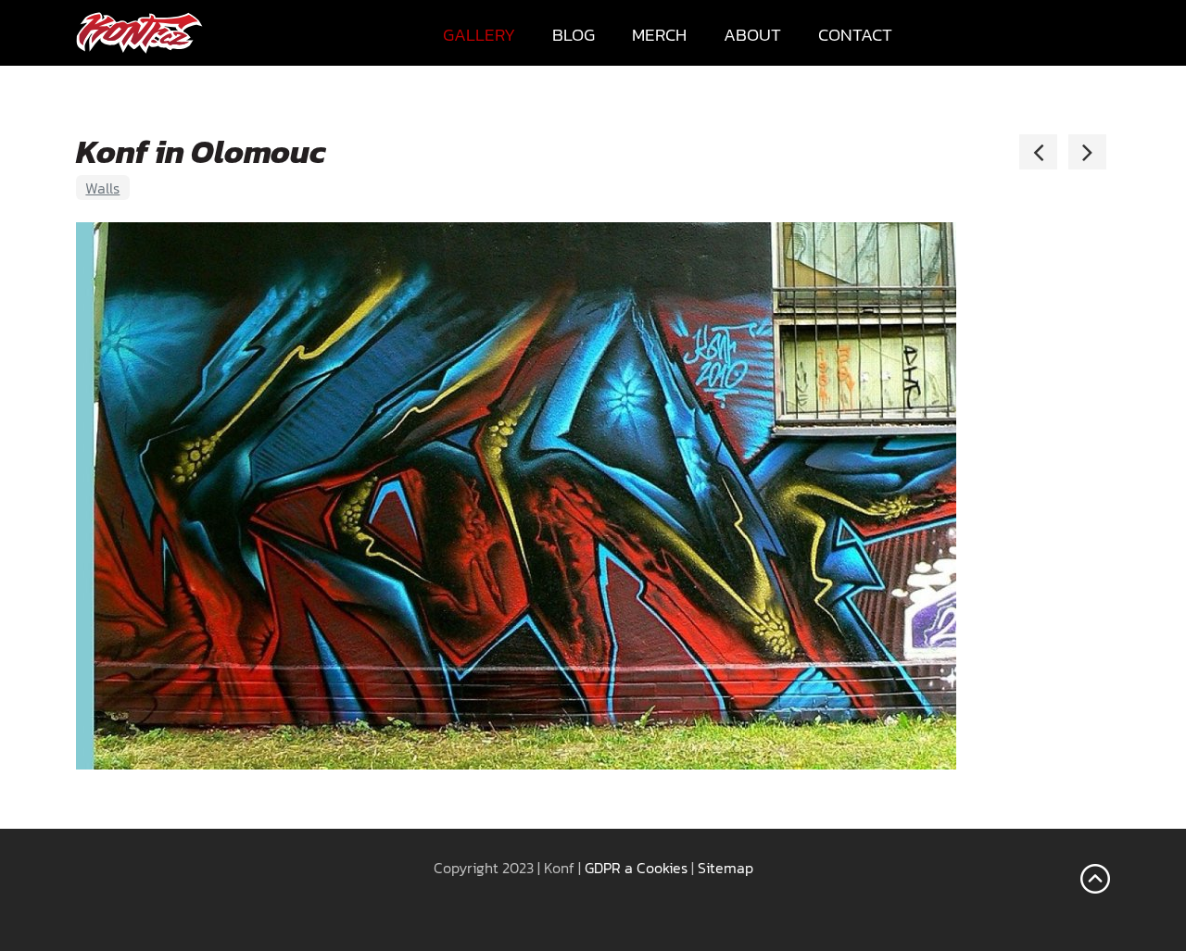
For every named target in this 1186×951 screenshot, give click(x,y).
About (752, 34)
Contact (855, 34)
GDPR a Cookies (636, 868)
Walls (102, 188)
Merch (659, 34)
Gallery (479, 34)
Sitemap (725, 868)
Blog (573, 34)
